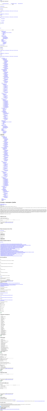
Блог (6, 285)
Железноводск (5, 65)
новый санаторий (3, 332)
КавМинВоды (3, 136)
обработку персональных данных (9, 222)
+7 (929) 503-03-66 (16, 56)
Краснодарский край (4, 69)
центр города (2, 323)
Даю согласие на (7, 222)
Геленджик (5, 73)
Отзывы (3, 129)
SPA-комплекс (2, 328)
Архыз (4, 114)
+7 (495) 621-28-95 (11, 56)
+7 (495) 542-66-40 (2, 56)
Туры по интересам (4, 36)
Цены (3, 34)
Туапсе (4, 80)
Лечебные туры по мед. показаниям (7, 32)
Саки (4, 88)
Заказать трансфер (3, 366)
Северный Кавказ (4, 111)
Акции (2, 35)
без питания (2, 321)
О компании (4, 42)
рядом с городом (3, 324)
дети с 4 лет (2, 326)
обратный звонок (6, 1)
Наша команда (4, 132)
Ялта (4, 91)
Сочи (1, 11)
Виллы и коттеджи (6, 77)
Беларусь (3, 98)
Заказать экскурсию (3, 367)
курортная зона (3, 322)
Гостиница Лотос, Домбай (3, 204)
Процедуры (4, 122)
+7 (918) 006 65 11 (2, 53)
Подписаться (8, 279)
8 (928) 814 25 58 (6, 297)
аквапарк (2, 317)
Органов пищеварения (3, 348)
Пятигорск (5, 67)
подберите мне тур (2, 234)
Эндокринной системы (4, 349)
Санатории (5, 58)
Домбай (4, 116)
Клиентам (4, 43)
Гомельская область (5, 181)
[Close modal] (1, 312)
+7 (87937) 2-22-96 (11, 50)
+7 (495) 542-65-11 (7, 56)
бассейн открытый (3, 316)
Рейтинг (3, 39)
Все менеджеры (2, 230)
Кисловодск (1, 8)
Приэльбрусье (5, 196)
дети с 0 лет (2, 325)
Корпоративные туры (5, 127)
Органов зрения (3, 344)
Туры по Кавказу (7, 284)
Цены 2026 (3, 33)
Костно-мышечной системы (4, 347)
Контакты (3, 41)
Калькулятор (4, 124)
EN (0, 17)
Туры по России (5, 38)
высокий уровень (3, 333)
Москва (1, 14)
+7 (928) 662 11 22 (7, 53)
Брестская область (5, 100)
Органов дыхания (3, 340)
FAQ (7, 285)
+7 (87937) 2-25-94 (16, 50)
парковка (2, 329)
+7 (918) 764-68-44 (7, 50)
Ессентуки (5, 141)
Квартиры (5, 62)
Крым (2, 161)
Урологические (3, 346)
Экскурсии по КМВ (5, 37)
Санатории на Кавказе (6, 191)
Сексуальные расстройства (4, 342)
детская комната (3, 331)
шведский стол (3, 319)
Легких (2, 339)
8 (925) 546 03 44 (10, 297)
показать (1, 351)
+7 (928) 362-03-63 (2, 50)
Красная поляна (5, 76)
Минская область (5, 105)
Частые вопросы (4, 40)
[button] (23, 242)
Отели (5, 117)
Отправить (2, 223)
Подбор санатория (4, 31)
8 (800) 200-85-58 (2, 6)
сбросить (4, 351)
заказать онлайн (2, 1)
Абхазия (3, 171)
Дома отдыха (4, 109)
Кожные (2, 341)
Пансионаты (5, 75)
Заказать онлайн (2, 134)
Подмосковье (3, 186)
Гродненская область (6, 104)
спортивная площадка (3, 330)
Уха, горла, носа (3, 345)
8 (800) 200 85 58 (2, 297)
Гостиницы (5, 59)
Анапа (4, 71)
